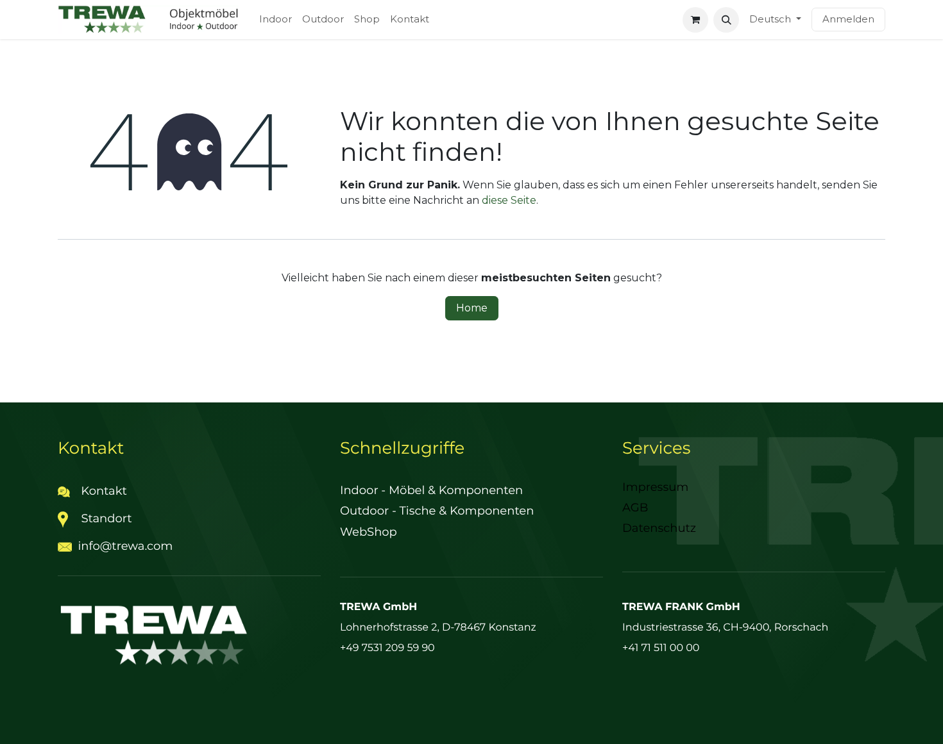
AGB (635, 507)
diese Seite (509, 200)
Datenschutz (659, 528)
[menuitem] (275, 19)
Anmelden (848, 19)
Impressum (655, 487)
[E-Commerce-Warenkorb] (695, 20)
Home (472, 308)
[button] (726, 20)
